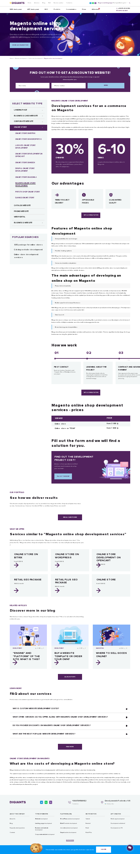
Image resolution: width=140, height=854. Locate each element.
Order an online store (20, 45)
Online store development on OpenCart (28, 155)
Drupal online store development (25, 169)
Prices (84, 9)
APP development (33, 9)
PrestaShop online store (27, 192)
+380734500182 (79, 801)
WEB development (15, 9)
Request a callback (122, 10)
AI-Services (95, 9)
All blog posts (69, 677)
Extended (88, 823)
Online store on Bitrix (25, 133)
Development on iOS (116, 828)
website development (69, 819)
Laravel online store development (25, 146)
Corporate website (23, 121)
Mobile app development (117, 819)
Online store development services (26, 256)
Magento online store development (25, 184)
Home (29, 3)
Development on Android (118, 823)
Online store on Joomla (26, 177)
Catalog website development (28, 250)
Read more (70, 746)
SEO (46, 9)
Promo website (21, 211)
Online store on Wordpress (28, 139)
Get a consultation (91, 215)
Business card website (26, 116)
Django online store (24, 198)
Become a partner (58, 3)
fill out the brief (63, 476)
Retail (87, 828)
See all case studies (70, 517)
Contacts (12, 832)
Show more (70, 840)
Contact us (69, 3)
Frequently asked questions (17, 828)
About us (36, 3)
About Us (12, 819)
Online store (20, 127)
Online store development (35, 58)
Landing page (20, 110)
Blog (43, 3)
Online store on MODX (25, 163)
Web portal (19, 217)
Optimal (88, 819)
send (106, 85)
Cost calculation (71, 9)
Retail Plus (89, 832)
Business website (23, 223)
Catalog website (22, 205)
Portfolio (57, 9)
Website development (20, 58)
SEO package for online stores (28, 245)
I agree (103, 849)
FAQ (49, 3)
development (41, 819)
